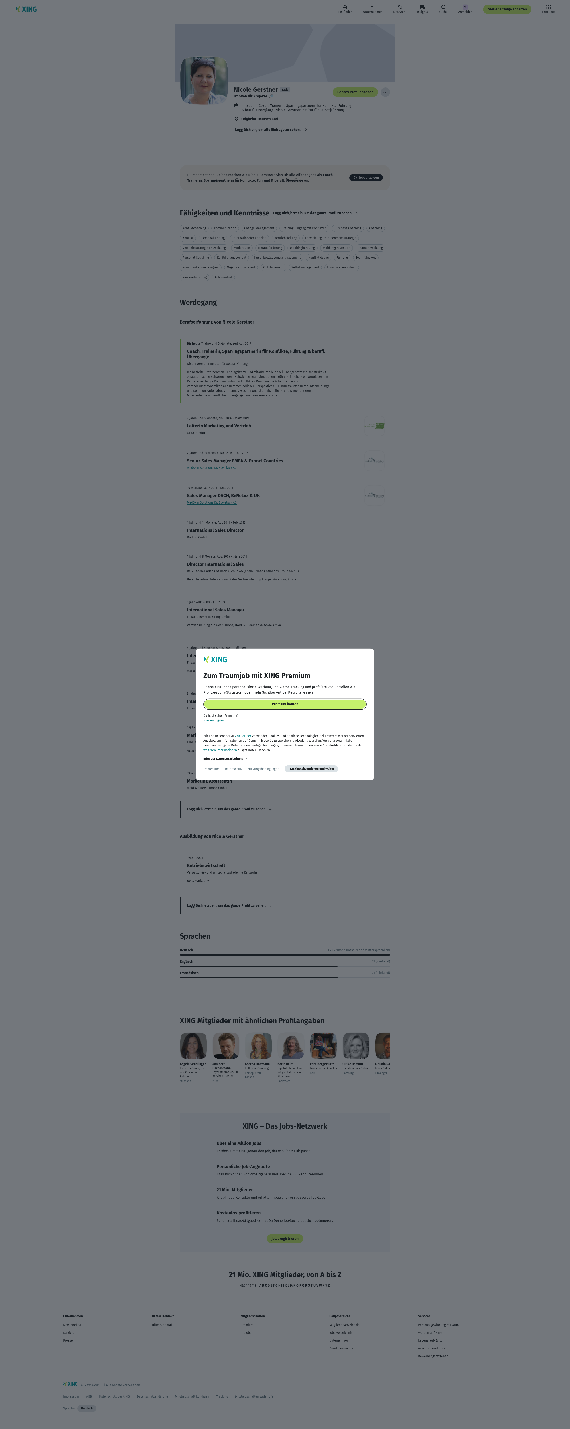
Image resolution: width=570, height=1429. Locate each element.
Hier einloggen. (214, 720)
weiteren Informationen (220, 750)
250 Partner (243, 736)
